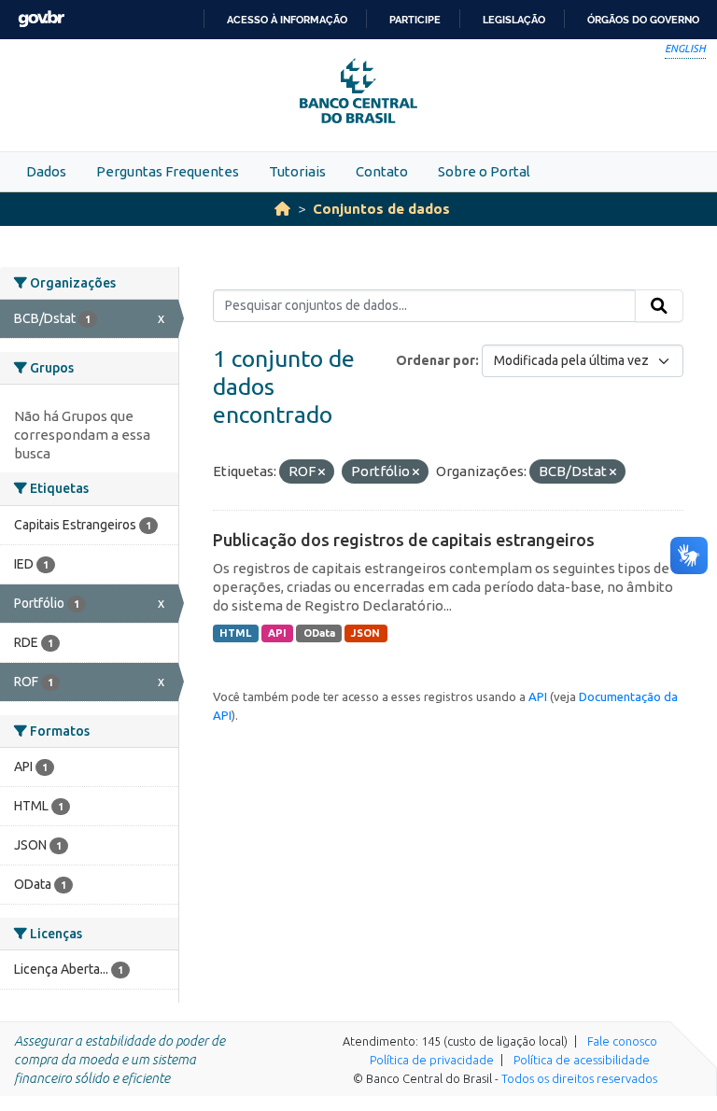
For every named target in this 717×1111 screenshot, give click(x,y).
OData (319, 633)
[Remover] (321, 472)
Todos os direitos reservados (579, 1078)
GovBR (41, 19)
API (277, 633)
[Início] (282, 209)
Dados (46, 171)
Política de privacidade (432, 1059)
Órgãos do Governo (643, 19)
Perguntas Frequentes (167, 171)
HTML (235, 633)
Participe (415, 19)
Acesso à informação (287, 19)
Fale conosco (622, 1041)
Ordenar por (435, 360)
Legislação (514, 19)
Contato (382, 171)
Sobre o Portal (484, 171)
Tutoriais (297, 171)
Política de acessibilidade (581, 1059)
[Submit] (659, 306)
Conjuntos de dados (381, 209)
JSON (365, 633)
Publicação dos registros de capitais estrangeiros (404, 539)
